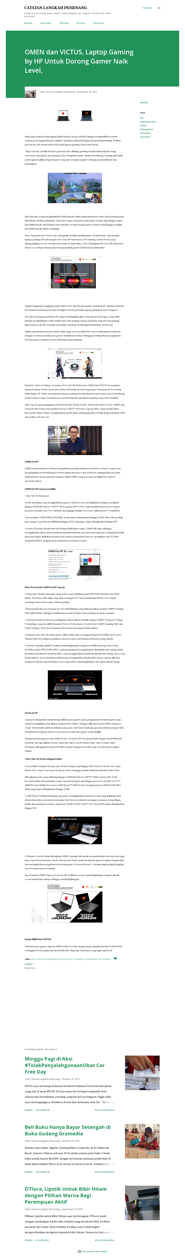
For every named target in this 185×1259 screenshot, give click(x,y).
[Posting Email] (115, 959)
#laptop (143, 125)
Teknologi (64, 23)
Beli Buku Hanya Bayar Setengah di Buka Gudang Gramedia (68, 1130)
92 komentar (42, 1240)
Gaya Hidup (45, 23)
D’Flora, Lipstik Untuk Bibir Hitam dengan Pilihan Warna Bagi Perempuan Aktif (66, 1195)
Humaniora (98, 23)
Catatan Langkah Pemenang (55, 8)
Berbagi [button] (144, 102)
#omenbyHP (145, 133)
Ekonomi (81, 23)
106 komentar (42, 1110)
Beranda (28, 23)
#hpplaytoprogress (148, 121)
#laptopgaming (146, 129)
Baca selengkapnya (105, 1110)
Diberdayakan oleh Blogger (94, 1251)
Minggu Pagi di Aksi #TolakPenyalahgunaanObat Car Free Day (65, 1065)
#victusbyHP (145, 137)
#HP (142, 118)
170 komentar (42, 1172)
